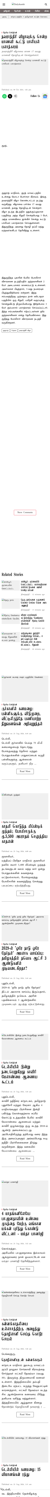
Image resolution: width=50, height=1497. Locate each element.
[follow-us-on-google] (45, 96)
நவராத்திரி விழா (25, 330)
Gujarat (14, 330)
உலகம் (27, 11)
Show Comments (25, 512)
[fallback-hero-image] (11, 585)
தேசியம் (17, 11)
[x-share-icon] (10, 98)
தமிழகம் (7, 11)
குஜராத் (5, 330)
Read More (25, 771)
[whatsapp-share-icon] (4, 98)
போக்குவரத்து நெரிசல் (15, 751)
